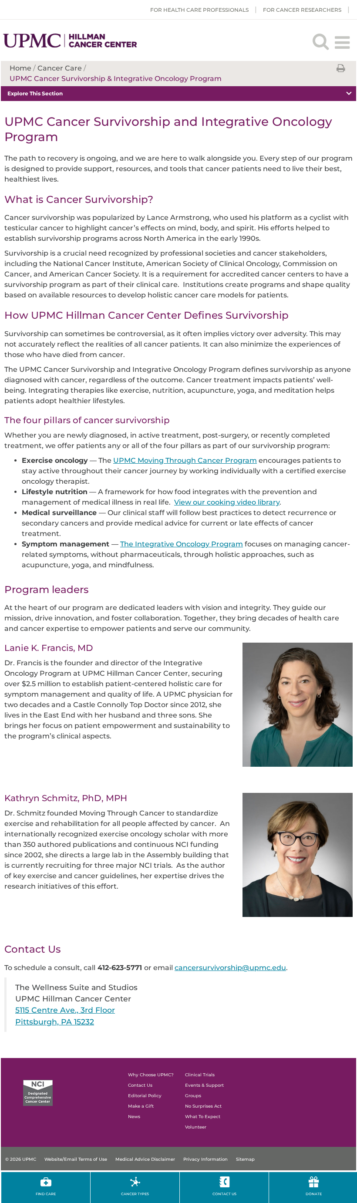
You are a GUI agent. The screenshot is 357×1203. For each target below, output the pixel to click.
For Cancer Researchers (302, 10)
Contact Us (140, 1085)
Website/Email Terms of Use (75, 1159)
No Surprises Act (203, 1106)
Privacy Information (205, 1159)
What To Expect (202, 1116)
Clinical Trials (200, 1075)
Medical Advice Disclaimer (145, 1159)
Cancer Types (135, 1194)
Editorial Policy (145, 1096)
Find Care (46, 1194)
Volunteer (195, 1127)
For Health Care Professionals (199, 10)
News (134, 1116)
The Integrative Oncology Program (181, 544)
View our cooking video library (227, 502)
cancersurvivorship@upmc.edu (230, 968)
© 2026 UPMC (20, 1159)
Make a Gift (141, 1106)
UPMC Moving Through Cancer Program (185, 460)
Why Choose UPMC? (151, 1075)
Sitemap (245, 1159)
